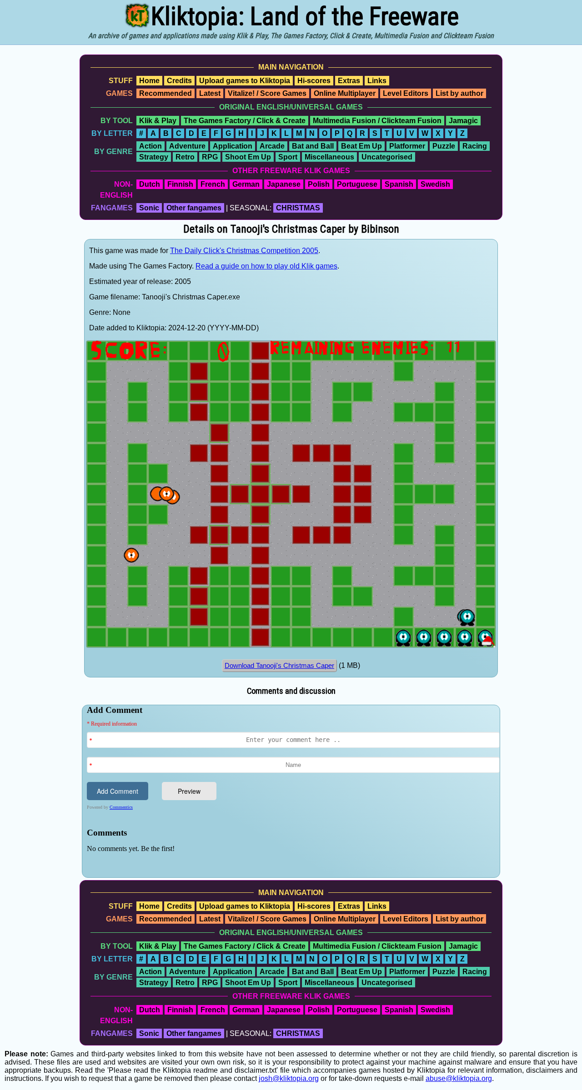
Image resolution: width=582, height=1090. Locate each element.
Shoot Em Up (248, 157)
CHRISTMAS (298, 208)
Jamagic (463, 120)
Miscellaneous (329, 157)
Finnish (180, 184)
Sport (287, 157)
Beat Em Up (361, 146)
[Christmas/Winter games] (488, 645)
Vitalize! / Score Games (267, 93)
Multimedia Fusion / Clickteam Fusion (377, 120)
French (213, 184)
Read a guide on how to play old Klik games (266, 266)
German (246, 184)
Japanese (284, 184)
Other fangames (193, 208)
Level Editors (405, 93)
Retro (185, 157)
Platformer (407, 146)
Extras (349, 81)
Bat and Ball (313, 146)
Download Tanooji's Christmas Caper (279, 665)
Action (150, 146)
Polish (319, 184)
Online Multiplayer (345, 93)
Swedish (435, 184)
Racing (474, 146)
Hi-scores (314, 81)
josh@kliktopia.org (289, 1078)
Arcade (272, 146)
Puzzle (443, 146)
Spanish (399, 184)
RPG (210, 157)
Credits (179, 81)
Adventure (187, 146)
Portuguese (357, 184)
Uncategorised (386, 157)
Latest (210, 93)
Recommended (165, 93)
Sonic (149, 208)
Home (149, 81)
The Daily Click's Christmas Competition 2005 (244, 250)
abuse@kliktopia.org (459, 1078)
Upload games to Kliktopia (244, 81)
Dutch (149, 184)
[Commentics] (293, 790)
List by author (459, 93)
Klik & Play (157, 120)
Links (376, 81)
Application (232, 146)
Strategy (153, 157)
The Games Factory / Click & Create (245, 120)
